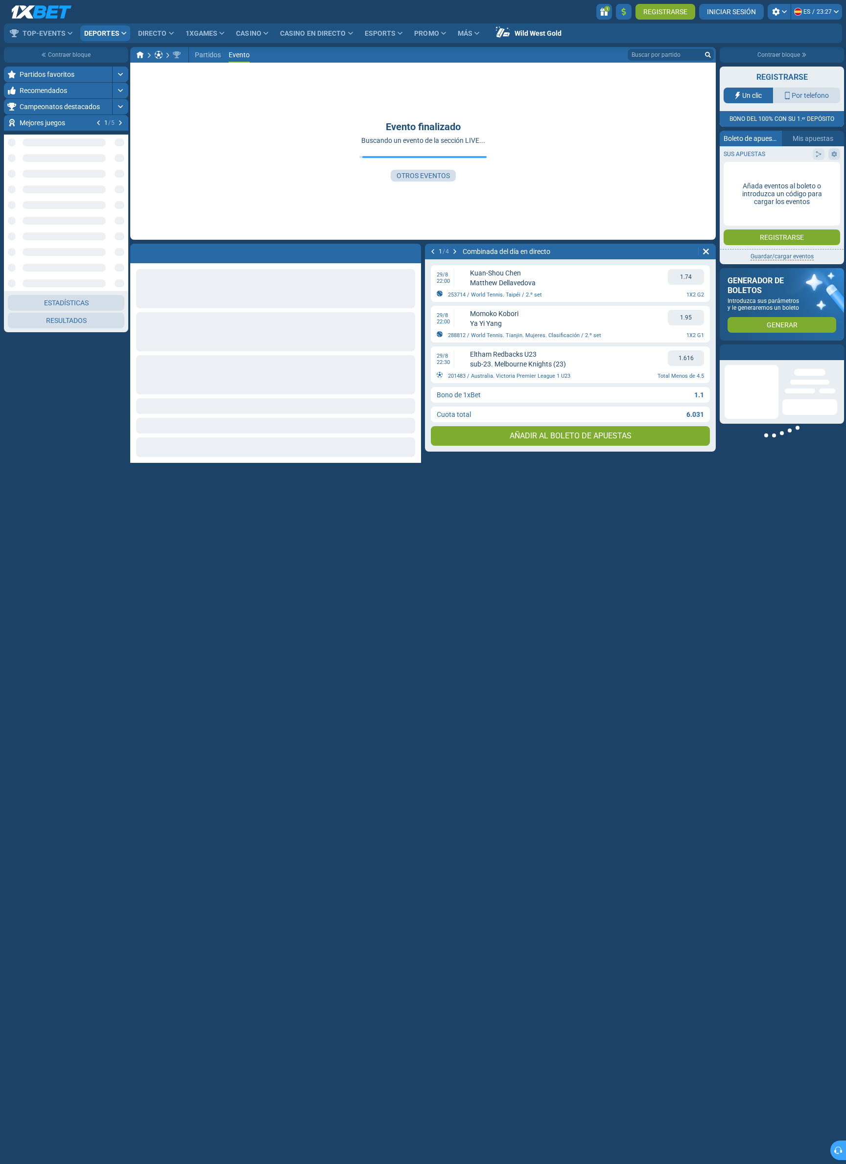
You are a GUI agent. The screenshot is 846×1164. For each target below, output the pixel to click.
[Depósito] (624, 12)
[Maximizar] (120, 74)
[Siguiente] (120, 123)
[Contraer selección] (109, 179)
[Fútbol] (158, 55)
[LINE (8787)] (140, 55)
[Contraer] (120, 210)
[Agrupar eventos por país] (120, 179)
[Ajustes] (779, 12)
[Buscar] (708, 55)
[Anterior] (98, 123)
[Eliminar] (706, 251)
